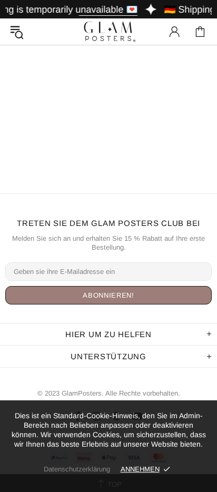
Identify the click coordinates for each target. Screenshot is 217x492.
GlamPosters (108, 31)
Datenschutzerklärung (77, 469)
